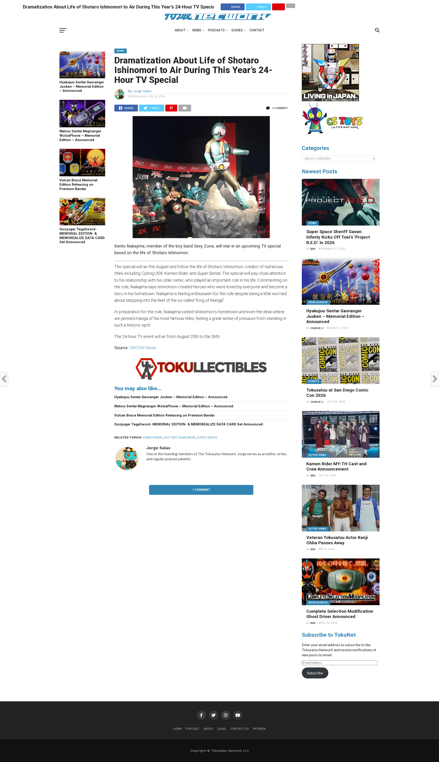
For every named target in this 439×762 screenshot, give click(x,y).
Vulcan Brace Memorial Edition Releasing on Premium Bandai (78, 184)
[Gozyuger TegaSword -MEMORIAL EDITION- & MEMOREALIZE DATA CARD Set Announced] (82, 224)
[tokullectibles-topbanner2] (201, 380)
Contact (257, 30)
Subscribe (315, 673)
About (180, 30)
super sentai (207, 437)
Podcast (192, 728)
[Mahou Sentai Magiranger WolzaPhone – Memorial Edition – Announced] (82, 126)
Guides (237, 30)
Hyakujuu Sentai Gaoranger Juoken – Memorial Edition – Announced (81, 86)
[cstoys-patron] (334, 136)
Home (177, 728)
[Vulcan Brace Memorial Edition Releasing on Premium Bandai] (82, 175)
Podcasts (216, 30)
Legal (221, 728)
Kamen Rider (152, 437)
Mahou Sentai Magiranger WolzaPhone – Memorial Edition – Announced (80, 135)
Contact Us (239, 728)
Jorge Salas (142, 91)
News (196, 30)
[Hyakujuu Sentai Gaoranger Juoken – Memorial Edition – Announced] (82, 77)
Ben (313, 249)
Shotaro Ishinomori (179, 437)
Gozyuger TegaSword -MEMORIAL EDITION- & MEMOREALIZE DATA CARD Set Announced (82, 235)
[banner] (330, 100)
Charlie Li (317, 328)
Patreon (259, 728)
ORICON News (142, 347)
